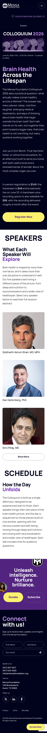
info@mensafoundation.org (15, 673)
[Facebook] (21, 699)
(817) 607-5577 (9, 667)
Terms (15, 710)
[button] (41, 5)
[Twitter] (6, 699)
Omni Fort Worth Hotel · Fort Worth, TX (29, 16)
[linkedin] (13, 699)
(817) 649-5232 (9, 670)
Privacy (5, 710)
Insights (39, 631)
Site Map (25, 710)
